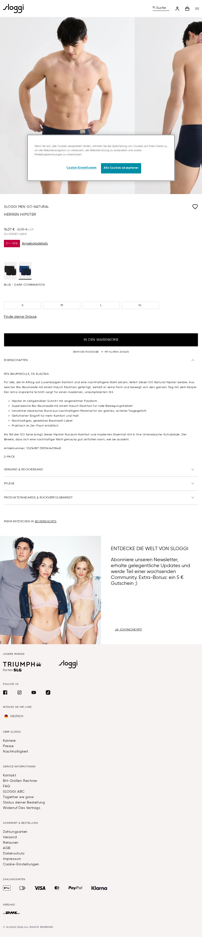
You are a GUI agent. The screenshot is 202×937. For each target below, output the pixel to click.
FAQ (6, 786)
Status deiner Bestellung (24, 802)
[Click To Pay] (22, 888)
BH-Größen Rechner (20, 781)
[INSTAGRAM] (19, 692)
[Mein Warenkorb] (187, 9)
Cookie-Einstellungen (21, 864)
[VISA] (40, 888)
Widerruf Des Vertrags (21, 808)
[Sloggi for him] (12, 670)
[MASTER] (57, 888)
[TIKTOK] (48, 692)
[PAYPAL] (75, 888)
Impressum (12, 859)
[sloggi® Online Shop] (15, 8)
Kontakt (9, 775)
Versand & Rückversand (23, 469)
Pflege (9, 483)
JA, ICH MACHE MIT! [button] (128, 629)
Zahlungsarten (15, 832)
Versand (10, 837)
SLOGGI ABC (14, 791)
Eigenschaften (16, 360)
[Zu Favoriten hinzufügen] (123, 207)
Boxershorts (46, 521)
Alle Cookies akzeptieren (121, 167)
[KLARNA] (99, 888)
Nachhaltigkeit (15, 751)
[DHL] (11, 913)
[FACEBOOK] (5, 692)
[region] (101, 157)
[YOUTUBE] (34, 692)
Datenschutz (14, 853)
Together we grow (18, 797)
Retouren (10, 842)
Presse (8, 746)
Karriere (9, 740)
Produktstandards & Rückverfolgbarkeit (38, 497)
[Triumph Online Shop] (22, 664)
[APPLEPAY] (7, 888)
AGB (7, 848)
